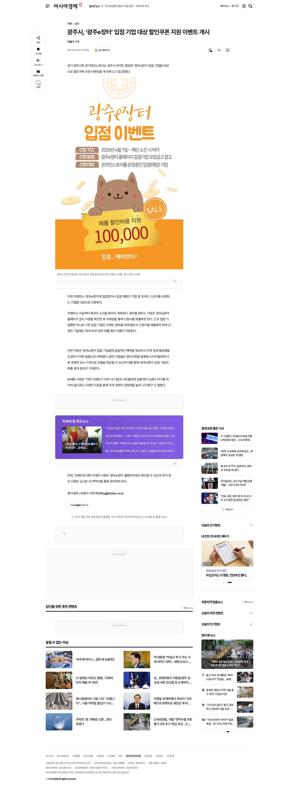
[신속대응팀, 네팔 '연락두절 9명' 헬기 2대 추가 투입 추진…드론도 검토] (137, 729)
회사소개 (49, 755)
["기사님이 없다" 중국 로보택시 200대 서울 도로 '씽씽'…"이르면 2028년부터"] (245, 712)
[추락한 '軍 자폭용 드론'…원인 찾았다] (59, 729)
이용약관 (148, 755)
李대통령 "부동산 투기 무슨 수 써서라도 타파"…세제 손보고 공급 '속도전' (173, 659)
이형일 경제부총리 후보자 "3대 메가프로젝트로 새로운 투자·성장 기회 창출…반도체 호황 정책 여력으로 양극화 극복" (173, 701)
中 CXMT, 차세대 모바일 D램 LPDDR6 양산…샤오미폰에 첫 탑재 (237, 438)
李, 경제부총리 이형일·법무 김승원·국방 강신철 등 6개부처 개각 (173, 680)
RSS (120, 755)
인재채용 (76, 755)
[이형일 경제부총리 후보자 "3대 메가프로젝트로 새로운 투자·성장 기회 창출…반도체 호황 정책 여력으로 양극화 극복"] (137, 709)
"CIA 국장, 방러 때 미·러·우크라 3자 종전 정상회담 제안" (236, 498)
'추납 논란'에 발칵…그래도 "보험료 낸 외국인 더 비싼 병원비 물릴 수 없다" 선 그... (140, 436)
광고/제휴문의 (63, 755)
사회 (69, 23)
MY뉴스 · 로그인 (230, 6)
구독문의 (100, 755)
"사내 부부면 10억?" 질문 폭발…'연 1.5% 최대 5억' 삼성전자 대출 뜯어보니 (219, 723)
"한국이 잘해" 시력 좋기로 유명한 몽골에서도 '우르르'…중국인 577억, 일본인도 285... (140, 443)
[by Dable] (187, 608)
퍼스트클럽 (88, 755)
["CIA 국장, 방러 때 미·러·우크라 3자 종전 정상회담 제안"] (209, 503)
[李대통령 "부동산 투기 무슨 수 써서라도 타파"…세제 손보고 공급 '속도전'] (137, 667)
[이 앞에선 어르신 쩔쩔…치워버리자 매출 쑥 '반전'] (59, 688)
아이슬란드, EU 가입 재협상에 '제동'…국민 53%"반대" (236, 483)
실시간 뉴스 (94, 6)
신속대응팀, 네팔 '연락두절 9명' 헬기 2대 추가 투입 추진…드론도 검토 (173, 722)
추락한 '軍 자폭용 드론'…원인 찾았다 (94, 722)
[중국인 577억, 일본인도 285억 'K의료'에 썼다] (209, 473)
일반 (77, 23)
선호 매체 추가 (104, 50)
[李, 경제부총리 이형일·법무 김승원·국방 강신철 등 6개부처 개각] (137, 688)
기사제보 (111, 755)
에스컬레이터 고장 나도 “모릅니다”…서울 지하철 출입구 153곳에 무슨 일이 (95, 701)
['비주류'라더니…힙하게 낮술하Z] (59, 667)
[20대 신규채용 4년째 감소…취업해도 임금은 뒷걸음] (209, 458)
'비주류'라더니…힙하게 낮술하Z (95, 659)
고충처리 (159, 755)
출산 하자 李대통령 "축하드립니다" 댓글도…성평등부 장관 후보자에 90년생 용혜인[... (140, 451)
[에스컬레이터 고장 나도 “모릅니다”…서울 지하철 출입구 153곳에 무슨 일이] (59, 709)
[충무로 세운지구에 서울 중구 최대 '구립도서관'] (245, 697)
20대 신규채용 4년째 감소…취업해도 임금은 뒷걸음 (237, 453)
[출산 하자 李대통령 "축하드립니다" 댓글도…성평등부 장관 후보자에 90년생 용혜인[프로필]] (245, 682)
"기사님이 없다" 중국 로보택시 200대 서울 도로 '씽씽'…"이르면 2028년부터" (140, 428)
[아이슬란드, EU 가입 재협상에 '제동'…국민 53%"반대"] (209, 488)
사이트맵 (170, 755)
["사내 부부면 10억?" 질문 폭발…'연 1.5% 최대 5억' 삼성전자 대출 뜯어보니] (245, 726)
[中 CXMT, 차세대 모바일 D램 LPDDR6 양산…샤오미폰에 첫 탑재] (209, 443)
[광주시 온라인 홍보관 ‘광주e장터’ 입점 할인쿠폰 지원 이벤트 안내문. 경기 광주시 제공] (119, 173)
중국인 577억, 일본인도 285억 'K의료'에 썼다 (236, 468)
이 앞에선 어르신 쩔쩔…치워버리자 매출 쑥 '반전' (94, 680)
